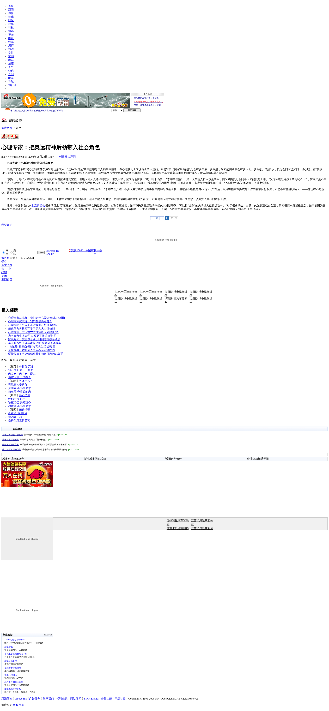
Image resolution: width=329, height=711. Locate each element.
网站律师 (75, 698)
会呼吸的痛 (24, 391)
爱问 (11, 74)
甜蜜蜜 (12, 406)
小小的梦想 (24, 388)
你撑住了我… (27, 366)
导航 (11, 81)
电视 (11, 38)
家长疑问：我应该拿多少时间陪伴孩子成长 (34, 339)
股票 (11, 23)
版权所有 (18, 704)
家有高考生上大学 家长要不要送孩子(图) (32, 335)
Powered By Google (52, 252)
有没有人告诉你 (17, 384)
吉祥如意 (13, 420)
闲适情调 (24, 409)
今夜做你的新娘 (17, 413)
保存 (4, 261)
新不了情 (24, 395)
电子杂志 (30, 360)
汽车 (11, 41)
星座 (11, 63)
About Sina (21, 698)
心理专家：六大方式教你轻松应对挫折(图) (33, 332)
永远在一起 (15, 416)
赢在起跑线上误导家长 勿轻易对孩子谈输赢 (34, 343)
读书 (11, 56)
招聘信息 (62, 698)
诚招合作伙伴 (173, 458)
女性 (11, 52)
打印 (4, 272)
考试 (11, 59)
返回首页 (6, 279)
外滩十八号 (26, 380)
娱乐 (11, 16)
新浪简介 (6, 698)
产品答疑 (120, 698)
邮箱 (11, 77)
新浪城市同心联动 (95, 458)
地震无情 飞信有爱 (19, 377)
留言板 (5, 257)
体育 (11, 13)
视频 (11, 34)
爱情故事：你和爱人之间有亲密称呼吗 (31, 350)
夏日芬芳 (24, 420)
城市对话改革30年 (13, 458)
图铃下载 (6, 360)
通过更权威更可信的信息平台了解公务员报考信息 (40, 449)
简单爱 (12, 391)
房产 (11, 45)
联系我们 (48, 698)
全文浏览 (6, 265)
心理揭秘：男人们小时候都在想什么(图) (32, 325)
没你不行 (13, 398)
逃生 (22, 398)
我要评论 (6, 224)
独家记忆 (13, 402)
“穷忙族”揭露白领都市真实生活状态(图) (32, 346)
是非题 (12, 388)
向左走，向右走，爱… (22, 373)
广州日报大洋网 (66, 156)
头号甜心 (25, 402)
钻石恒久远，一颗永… (22, 370)
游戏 (11, 49)
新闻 (11, 9)
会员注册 (106, 698)
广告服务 (34, 698)
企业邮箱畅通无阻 (258, 458)
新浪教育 (6, 128)
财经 (11, 20)
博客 (11, 31)
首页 (11, 5)
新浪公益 (18, 360)
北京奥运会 (38, 205)
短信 (11, 70)
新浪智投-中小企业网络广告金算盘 (34, 434)
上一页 (155, 218)
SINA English (91, 698)
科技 (11, 27)
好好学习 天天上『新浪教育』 (30, 439)
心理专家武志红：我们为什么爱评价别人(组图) (36, 317)
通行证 (12, 85)
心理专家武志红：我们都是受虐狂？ (30, 321)
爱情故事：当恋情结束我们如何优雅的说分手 (35, 353)
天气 (11, 67)
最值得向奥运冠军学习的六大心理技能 (31, 328)
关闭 (4, 275)
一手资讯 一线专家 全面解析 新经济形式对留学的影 (40, 444)
